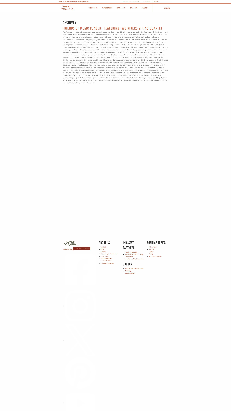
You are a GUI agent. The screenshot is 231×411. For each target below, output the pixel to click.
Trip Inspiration (146, 1)
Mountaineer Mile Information (134, 259)
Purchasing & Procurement (109, 254)
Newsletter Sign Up (82, 248)
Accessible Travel (106, 261)
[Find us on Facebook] (80, 270)
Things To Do (153, 247)
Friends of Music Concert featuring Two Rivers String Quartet (112, 28)
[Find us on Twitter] (80, 340)
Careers (103, 251)
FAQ (102, 249)
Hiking (151, 254)
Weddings (128, 271)
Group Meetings (130, 273)
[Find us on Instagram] (80, 306)
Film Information (106, 258)
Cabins (151, 251)
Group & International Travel (134, 268)
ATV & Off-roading (155, 256)
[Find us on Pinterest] (80, 372)
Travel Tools (129, 256)
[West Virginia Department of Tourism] (67, 8)
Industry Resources (131, 252)
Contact (103, 247)
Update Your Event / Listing (134, 254)
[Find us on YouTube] (80, 403)
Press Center (105, 256)
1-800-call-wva (68, 249)
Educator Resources (107, 263)
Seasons (151, 249)
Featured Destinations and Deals (131, 1)
